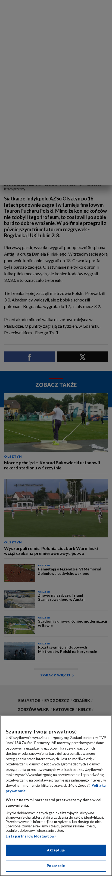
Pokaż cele (56, 865)
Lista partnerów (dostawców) (30, 836)
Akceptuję (56, 850)
